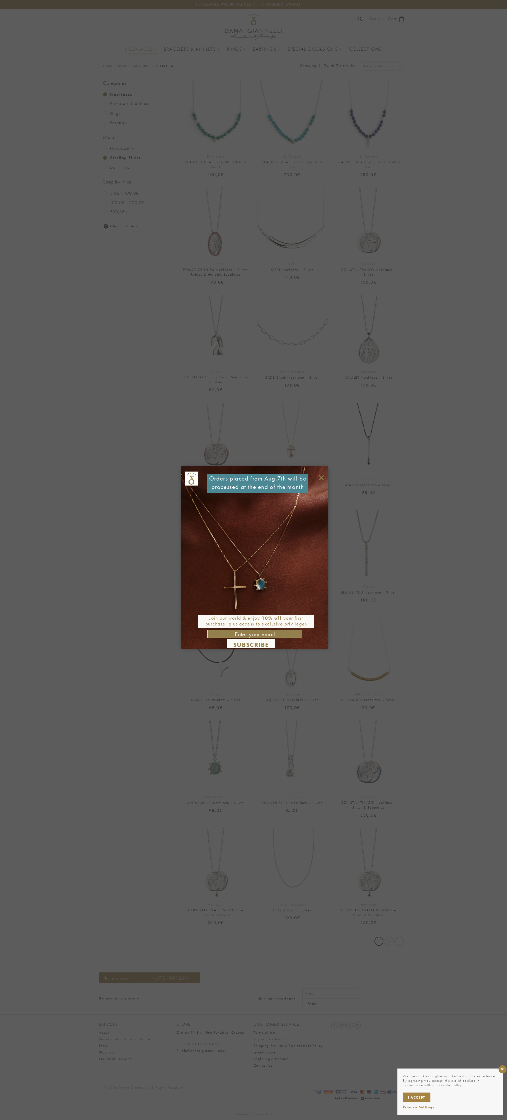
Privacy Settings (419, 1107)
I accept (416, 1097)
